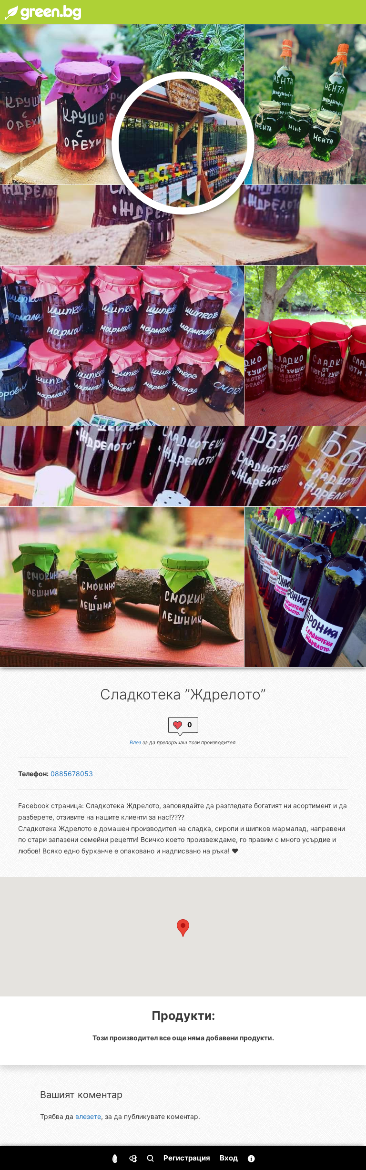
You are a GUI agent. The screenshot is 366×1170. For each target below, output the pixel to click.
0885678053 (72, 774)
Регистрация (186, 1157)
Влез (135, 742)
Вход (229, 1157)
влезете (88, 1116)
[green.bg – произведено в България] (43, 12)
